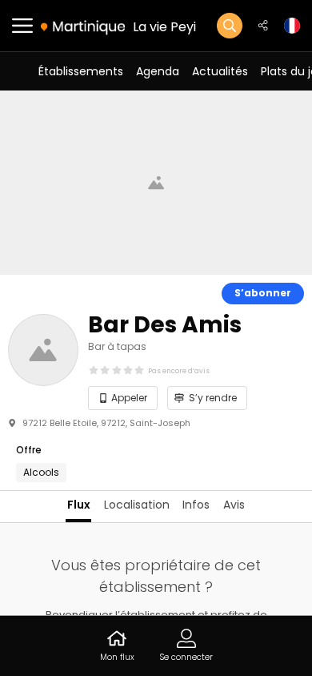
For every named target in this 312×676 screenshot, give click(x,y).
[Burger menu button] (22, 25)
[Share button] (263, 25)
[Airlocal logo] (83, 26)
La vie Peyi (164, 27)
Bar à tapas (117, 346)
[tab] (78, 506)
